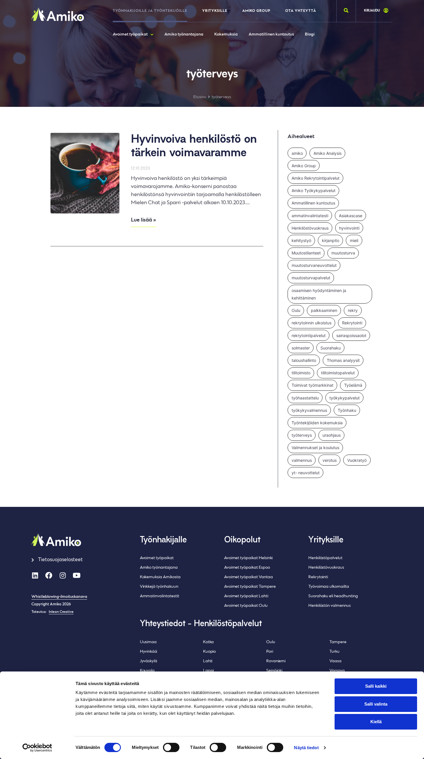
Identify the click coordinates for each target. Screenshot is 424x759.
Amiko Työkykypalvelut (313, 190)
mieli (354, 240)
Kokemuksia (226, 34)
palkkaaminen (324, 310)
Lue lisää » (143, 220)
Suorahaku (330, 347)
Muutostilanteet (306, 252)
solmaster (301, 347)
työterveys (302, 435)
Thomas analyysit (343, 360)
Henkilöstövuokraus (310, 228)
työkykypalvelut (344, 397)
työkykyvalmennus (309, 410)
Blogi (310, 34)
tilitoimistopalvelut (338, 372)
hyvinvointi (349, 228)
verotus (329, 460)
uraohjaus (331, 435)
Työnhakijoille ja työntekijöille (150, 11)
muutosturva (343, 252)
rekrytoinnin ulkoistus (311, 322)
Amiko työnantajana (183, 34)
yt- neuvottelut (306, 472)
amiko (297, 153)
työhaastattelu (305, 397)
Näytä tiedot (306, 747)
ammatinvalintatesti (310, 215)
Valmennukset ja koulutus (315, 447)
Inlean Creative (61, 612)
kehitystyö (301, 240)
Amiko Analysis (328, 153)
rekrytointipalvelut (309, 335)
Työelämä (353, 385)
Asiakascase (350, 215)
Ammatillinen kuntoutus (271, 34)
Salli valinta (375, 704)
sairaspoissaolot (351, 335)
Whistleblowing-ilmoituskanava (59, 597)
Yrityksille (214, 11)
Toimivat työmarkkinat (312, 385)
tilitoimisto (301, 372)
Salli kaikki (376, 686)
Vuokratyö (357, 460)
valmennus (302, 460)
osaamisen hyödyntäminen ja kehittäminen (319, 294)
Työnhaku (347, 410)
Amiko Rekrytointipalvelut (315, 178)
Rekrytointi (352, 322)
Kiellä (376, 721)
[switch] (171, 747)
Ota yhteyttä (300, 11)
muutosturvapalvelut (311, 277)
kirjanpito (330, 240)
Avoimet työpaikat (130, 34)
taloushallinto (304, 360)
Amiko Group (256, 11)
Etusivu (199, 97)
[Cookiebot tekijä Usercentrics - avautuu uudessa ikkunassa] (37, 747)
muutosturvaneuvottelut (314, 265)
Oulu (296, 310)
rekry (353, 310)
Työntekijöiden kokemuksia (317, 422)
